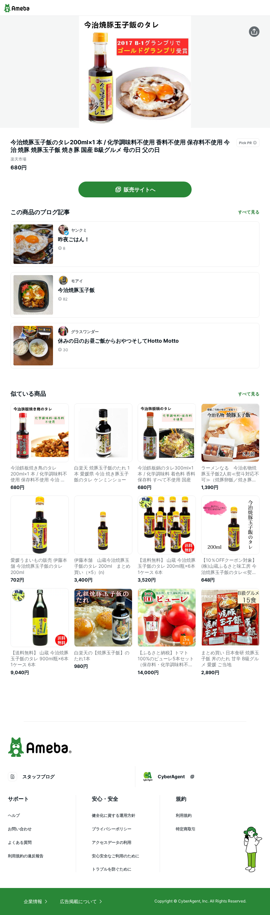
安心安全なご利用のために (115, 855)
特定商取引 (186, 828)
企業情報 (33, 901)
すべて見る (248, 211)
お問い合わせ (20, 828)
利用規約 (184, 815)
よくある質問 (20, 842)
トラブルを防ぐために (111, 869)
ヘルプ (14, 815)
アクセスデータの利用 (111, 842)
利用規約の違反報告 (25, 855)
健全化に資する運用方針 (113, 815)
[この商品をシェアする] (254, 31)
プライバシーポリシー (111, 828)
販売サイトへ (139, 189)
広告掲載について (78, 901)
